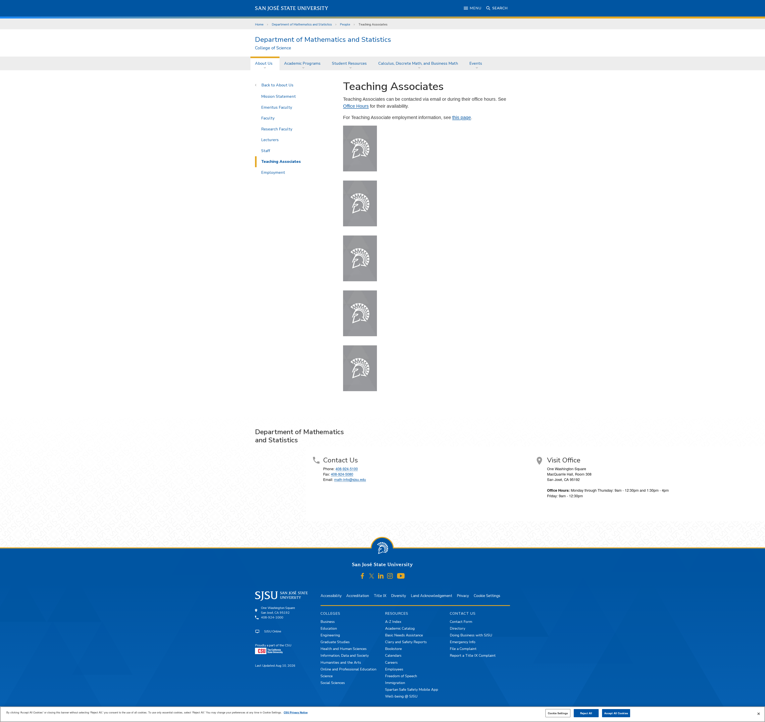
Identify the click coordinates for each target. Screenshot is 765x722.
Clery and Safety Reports (406, 642)
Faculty (268, 118)
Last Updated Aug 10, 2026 (275, 665)
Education (329, 628)
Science (327, 676)
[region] (382, 714)
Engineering (330, 635)
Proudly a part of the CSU (273, 645)
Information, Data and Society (345, 655)
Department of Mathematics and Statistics (302, 24)
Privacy (463, 595)
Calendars (393, 655)
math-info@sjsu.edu (350, 479)
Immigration (395, 682)
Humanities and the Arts (341, 662)
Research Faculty (276, 129)
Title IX (380, 595)
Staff (265, 150)
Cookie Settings (487, 595)
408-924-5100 (346, 468)
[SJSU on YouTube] (400, 576)
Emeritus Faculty (276, 107)
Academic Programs (302, 63)
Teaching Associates (281, 161)
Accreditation (357, 595)
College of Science (273, 48)
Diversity (398, 595)
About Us (264, 63)
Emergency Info (462, 642)
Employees (394, 669)
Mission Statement (278, 96)
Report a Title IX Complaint (473, 655)
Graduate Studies (335, 642)
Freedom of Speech (401, 676)
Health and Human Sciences (344, 648)
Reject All (586, 713)
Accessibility (331, 595)
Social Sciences (333, 682)
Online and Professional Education (348, 669)
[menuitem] (265, 63)
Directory (457, 628)
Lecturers (270, 140)
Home (259, 24)
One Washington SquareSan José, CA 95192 (278, 610)
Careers (391, 662)
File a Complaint (463, 648)
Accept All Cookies (616, 713)
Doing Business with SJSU (471, 635)
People (345, 24)
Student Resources (349, 63)
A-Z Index (393, 621)
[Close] (758, 713)
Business (328, 621)
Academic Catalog (400, 628)
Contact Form (461, 621)
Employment (273, 172)
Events (475, 63)
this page (461, 117)
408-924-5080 (342, 474)
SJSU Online (272, 631)
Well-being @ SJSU (401, 696)
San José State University (292, 8)
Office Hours (356, 106)
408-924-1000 (272, 617)
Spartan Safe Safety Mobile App (411, 689)
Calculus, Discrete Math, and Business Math (418, 63)
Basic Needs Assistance (404, 635)
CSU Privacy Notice (296, 712)
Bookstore (393, 648)
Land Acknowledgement (431, 595)
